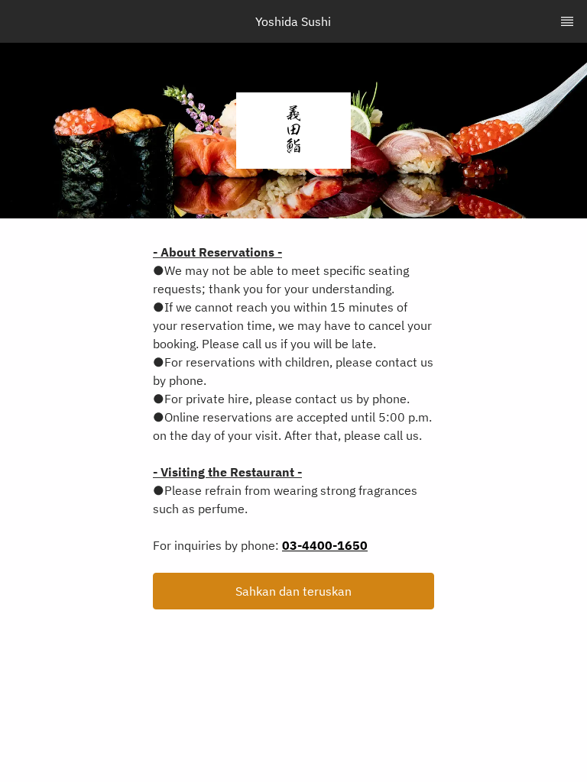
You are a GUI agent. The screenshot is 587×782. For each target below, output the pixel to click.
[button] (293, 591)
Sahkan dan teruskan (293, 591)
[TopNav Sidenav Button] (567, 21)
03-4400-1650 (325, 545)
